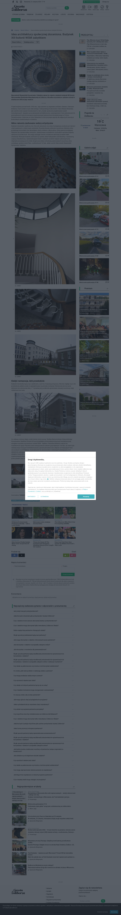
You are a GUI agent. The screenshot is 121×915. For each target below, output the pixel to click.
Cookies (38, 491)
